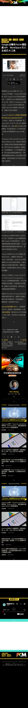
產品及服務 (5, 42)
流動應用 (4, 554)
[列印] (21, 79)
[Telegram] (14, 79)
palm (16, 329)
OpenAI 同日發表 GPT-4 (10, 307)
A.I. (10, 39)
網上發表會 (6, 312)
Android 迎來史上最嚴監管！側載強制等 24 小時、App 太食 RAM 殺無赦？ (14, 450)
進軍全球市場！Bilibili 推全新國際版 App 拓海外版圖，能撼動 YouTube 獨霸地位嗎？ (14, 461)
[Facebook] (6, 79)
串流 (3, 465)
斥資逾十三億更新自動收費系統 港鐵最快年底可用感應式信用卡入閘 (7, 345)
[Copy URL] (17, 79)
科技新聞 (4, 39)
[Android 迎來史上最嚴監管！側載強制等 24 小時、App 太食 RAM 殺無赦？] (14, 440)
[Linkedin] (14, 396)
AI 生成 (17, 332)
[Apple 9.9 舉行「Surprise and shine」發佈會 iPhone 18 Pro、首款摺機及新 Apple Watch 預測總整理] (14, 414)
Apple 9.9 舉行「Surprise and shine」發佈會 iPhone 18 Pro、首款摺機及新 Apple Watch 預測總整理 (14, 425)
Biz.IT (21, 39)
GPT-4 (17, 126)
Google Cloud (10, 329)
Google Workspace (8, 332)
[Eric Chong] (14, 385)
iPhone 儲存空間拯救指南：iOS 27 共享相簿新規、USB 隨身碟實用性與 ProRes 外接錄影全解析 (14, 550)
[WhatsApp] (10, 79)
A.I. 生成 (15, 39)
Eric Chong (10, 75)
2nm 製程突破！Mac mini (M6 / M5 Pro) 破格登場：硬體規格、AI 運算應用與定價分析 (14, 471)
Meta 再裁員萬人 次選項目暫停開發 (20, 343)
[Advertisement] (14, 20)
